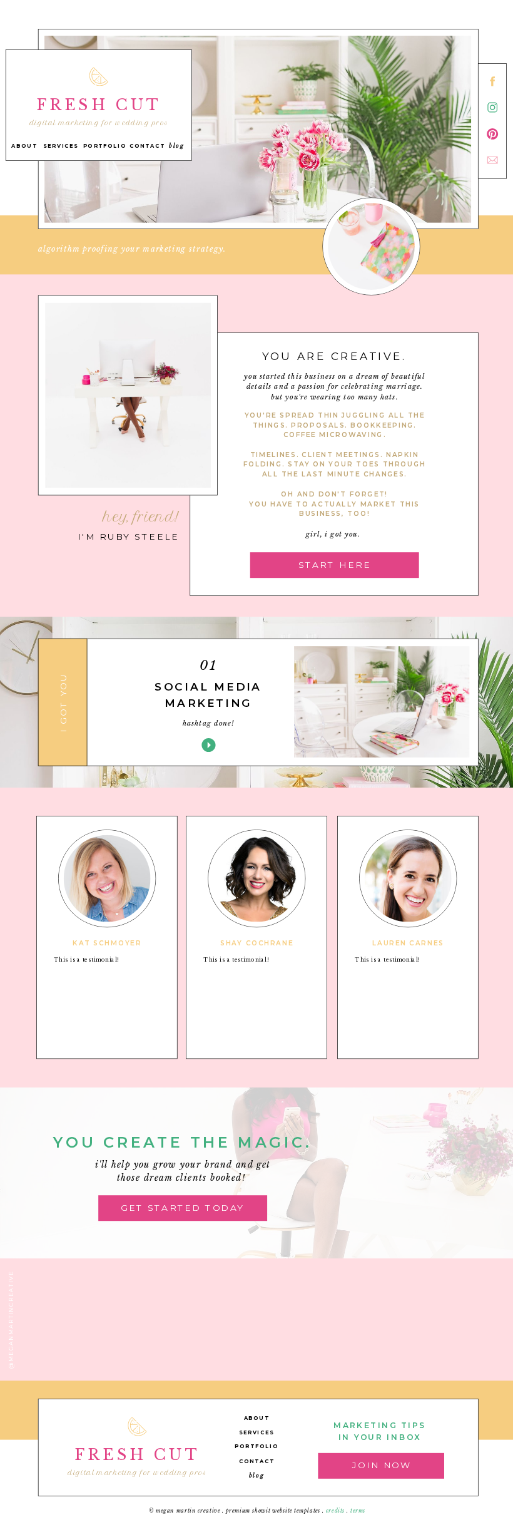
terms (358, 1511)
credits (335, 1511)
